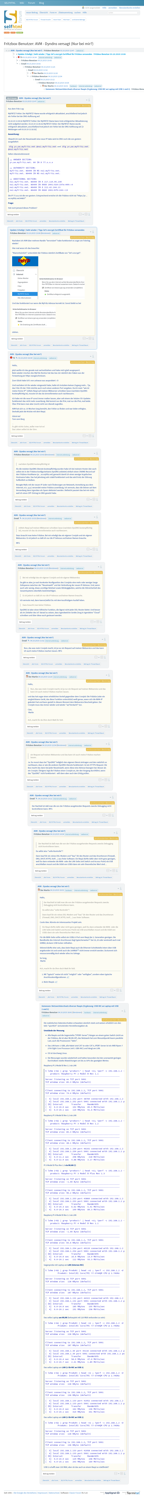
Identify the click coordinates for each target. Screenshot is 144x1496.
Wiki (22, 2)
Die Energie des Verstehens (25, 1493)
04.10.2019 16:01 (57, 890)
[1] (89, 939)
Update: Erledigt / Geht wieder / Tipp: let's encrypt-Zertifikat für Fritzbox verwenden (47, 230)
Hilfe (85, 12)
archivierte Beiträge (78, 20)
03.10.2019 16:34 (25, 358)
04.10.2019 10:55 (29, 518)
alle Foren (19, 221)
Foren (52, 12)
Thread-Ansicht (45, 20)
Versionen (45, 233)
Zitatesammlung (65, 12)
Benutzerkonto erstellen (57, 221)
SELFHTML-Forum (32, 20)
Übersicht (44, 12)
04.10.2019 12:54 (49, 745)
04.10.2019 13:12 (45, 798)
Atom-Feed (57, 20)
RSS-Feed (66, 20)
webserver (41, 101)
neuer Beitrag (32, 12)
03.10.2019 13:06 (33, 233)
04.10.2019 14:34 (57, 834)
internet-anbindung (40, 358)
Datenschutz (54, 1493)
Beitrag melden (13, 214)
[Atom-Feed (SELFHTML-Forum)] (7, 33)
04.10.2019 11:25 (41, 568)
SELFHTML (10, 2)
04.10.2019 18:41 (65, 1012)
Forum (31, 2)
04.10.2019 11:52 (37, 640)
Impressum (42, 1493)
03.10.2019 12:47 (29, 101)
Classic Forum (75, 1493)
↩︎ (68, 977)
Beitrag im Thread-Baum (76, 221)
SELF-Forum (12, 98)
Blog (41, 2)
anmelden (43, 221)
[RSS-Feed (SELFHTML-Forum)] (13, 33)
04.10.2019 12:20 (45, 677)
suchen (77, 12)
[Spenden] (19, 33)
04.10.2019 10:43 (37, 454)
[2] (78, 950)
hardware (68, 890)
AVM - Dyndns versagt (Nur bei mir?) (35, 98)
